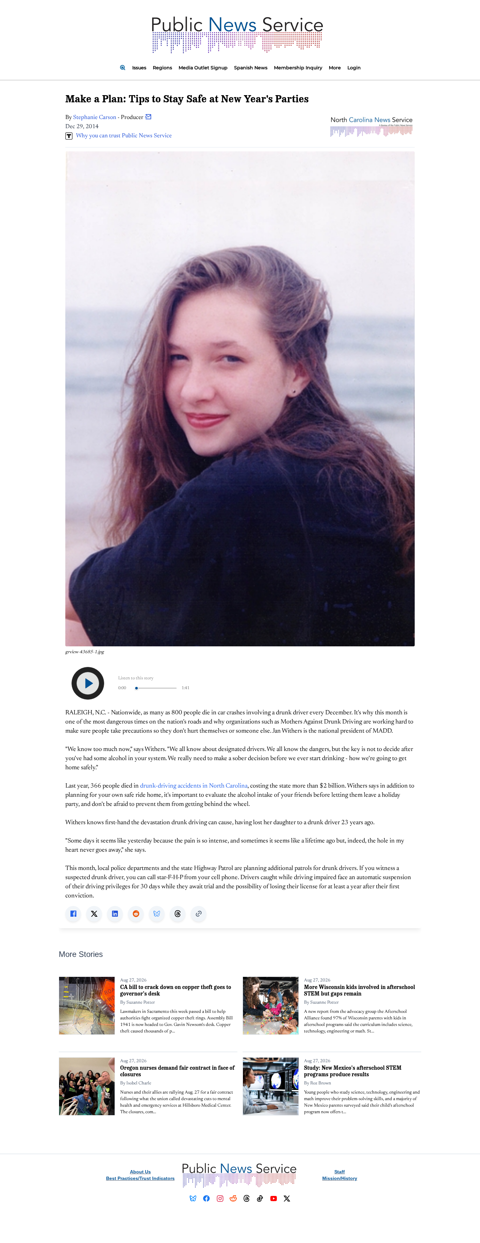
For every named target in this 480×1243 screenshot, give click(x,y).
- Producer (109, 118)
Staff (339, 1171)
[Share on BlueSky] (157, 914)
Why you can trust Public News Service (122, 136)
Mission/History (339, 1178)
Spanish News (250, 68)
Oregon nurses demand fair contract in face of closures (177, 1071)
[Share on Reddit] (136, 914)
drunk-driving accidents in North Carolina (194, 786)
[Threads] (247, 1198)
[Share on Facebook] (73, 914)
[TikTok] (260, 1198)
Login (354, 68)
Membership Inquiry (298, 68)
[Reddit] (233, 1198)
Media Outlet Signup (203, 68)
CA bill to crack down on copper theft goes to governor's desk (175, 990)
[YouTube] (273, 1198)
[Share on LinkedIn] (115, 914)
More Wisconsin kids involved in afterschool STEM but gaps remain (359, 990)
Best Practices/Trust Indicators (140, 1178)
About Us (140, 1171)
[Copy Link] (198, 914)
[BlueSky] (193, 1198)
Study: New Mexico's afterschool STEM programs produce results (353, 1071)
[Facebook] (206, 1198)
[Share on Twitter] (94, 914)
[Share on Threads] (177, 914)
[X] (287, 1198)
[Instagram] (220, 1198)
